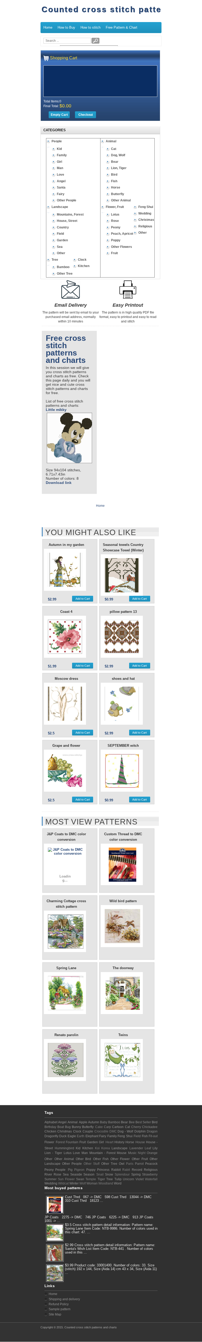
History (119, 1142)
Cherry (136, 1127)
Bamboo (63, 267)
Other (61, 253)
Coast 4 (66, 612)
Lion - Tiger (53, 1153)
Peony (115, 227)
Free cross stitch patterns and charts (66, 349)
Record (137, 1170)
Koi (97, 1148)
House (140, 1142)
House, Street (67, 221)
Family (62, 155)
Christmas (146, 220)
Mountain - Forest (102, 1153)
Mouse (122, 1153)
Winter (74, 1183)
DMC (113, 1131)
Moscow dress (66, 679)
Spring (136, 1174)
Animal (111, 141)
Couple (88, 1131)
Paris (129, 1164)
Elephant (91, 1136)
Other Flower (120, 1159)
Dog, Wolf (118, 155)
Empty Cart (59, 115)
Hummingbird (64, 1148)
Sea (60, 247)
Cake (99, 1127)
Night (141, 1153)
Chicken (50, 1131)
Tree (55, 260)
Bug (68, 1127)
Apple (83, 1122)
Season (88, 1174)
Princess (103, 1170)
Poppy (115, 240)
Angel (61, 181)
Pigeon (79, 1170)
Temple (90, 1179)
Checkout (85, 115)
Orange (152, 1153)
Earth (80, 1136)
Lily (155, 1148)
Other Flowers (121, 247)
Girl (59, 162)
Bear (114, 162)
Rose (115, 221)
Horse (115, 187)
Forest (60, 1142)
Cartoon (118, 1127)
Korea (105, 1148)
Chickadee (150, 1127)
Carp (107, 1127)
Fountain (72, 1142)
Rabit (126, 1170)
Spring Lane (66, 968)
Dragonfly (51, 1136)
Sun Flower (66, 1179)
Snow (109, 1174)
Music (132, 1153)
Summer (50, 1179)
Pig (70, 1170)
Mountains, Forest (70, 214)
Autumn (93, 1122)
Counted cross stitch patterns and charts (90, 1327)
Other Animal (121, 200)
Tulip (118, 1179)
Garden (62, 240)
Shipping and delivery (64, 1299)
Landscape (60, 207)
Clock (82, 260)
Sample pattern (59, 1309)
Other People (66, 200)
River (48, 1174)
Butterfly (117, 194)
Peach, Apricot (122, 234)
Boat (60, 1127)
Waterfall (151, 1179)
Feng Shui (145, 207)
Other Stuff (91, 1164)
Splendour (122, 1174)
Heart (109, 1142)
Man (60, 168)
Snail (100, 1174)
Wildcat (63, 1183)
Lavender (136, 1148)
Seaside (76, 1174)
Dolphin (140, 1131)
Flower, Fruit (115, 207)
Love (60, 174)
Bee (132, 1122)
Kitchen (83, 266)
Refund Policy (59, 1304)
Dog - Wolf (125, 1131)
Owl (121, 1164)
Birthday (50, 1127)
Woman (92, 1183)
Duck (63, 1136)
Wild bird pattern (123, 901)
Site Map (55, 1314)
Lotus (115, 214)
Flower (49, 1142)
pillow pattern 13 (123, 612)
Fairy (60, 194)
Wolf (82, 1183)
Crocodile (101, 1131)
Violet (139, 1179)
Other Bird (83, 1159)
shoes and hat (123, 679)
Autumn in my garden (66, 545)
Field (60, 234)
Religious (145, 226)
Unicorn (128, 1179)
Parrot (139, 1164)
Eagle (72, 1136)
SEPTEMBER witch (123, 746)
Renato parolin (66, 1035)
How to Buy (66, 27)
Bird (114, 174)
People (57, 141)
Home (47, 27)
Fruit (114, 253)
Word (118, 1183)
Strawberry (150, 1174)
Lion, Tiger (119, 168)
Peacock (151, 1164)
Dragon (152, 1131)
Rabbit (116, 1170)
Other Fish (101, 1159)
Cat (113, 149)
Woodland (105, 1183)
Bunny (76, 1127)
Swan (80, 1179)
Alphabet (50, 1122)
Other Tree (65, 273)
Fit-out (153, 1136)
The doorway (123, 968)
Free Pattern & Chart (121, 27)
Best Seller (143, 1122)
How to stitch (90, 27)
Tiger (101, 1179)
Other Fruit (140, 1159)
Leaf (148, 1148)
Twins (123, 1035)
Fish (114, 181)
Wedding (144, 213)
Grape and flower (66, 746)
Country (63, 227)
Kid (59, 149)
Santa (61, 187)
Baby (103, 1122)
